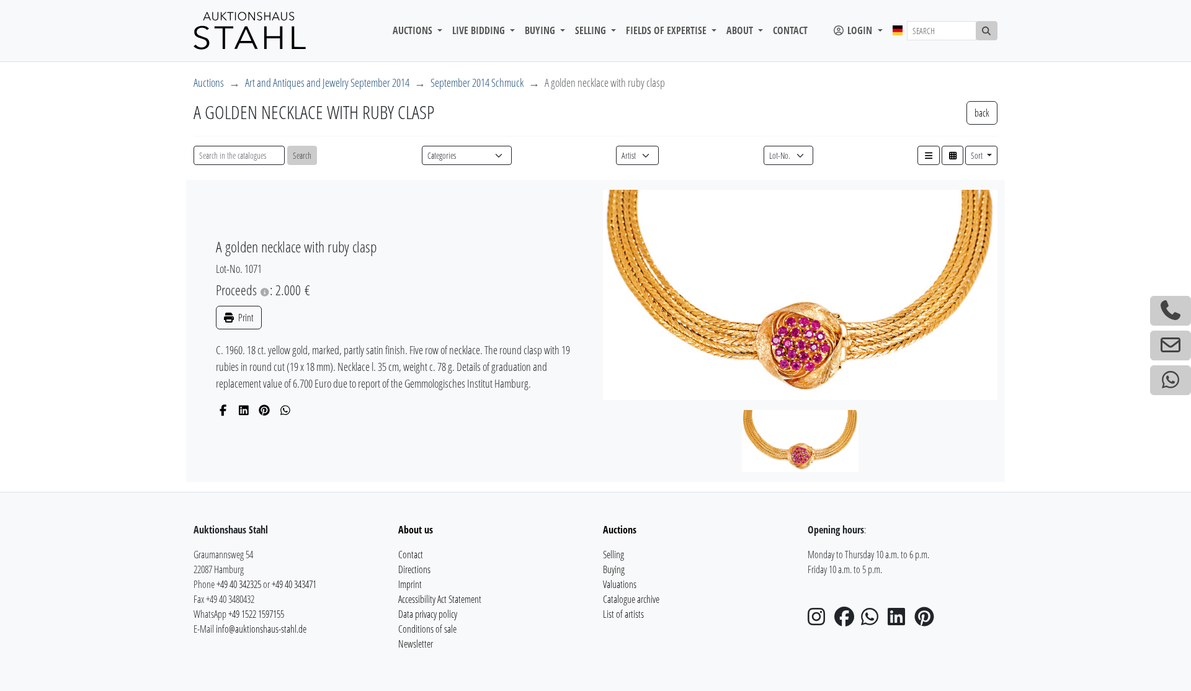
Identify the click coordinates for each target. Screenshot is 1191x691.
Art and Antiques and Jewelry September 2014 (327, 82)
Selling (613, 554)
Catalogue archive (631, 599)
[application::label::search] (987, 30)
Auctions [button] (414, 30)
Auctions (209, 82)
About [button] (741, 30)
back (982, 113)
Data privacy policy (427, 614)
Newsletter (415, 644)
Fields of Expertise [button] (667, 30)
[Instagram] (820, 620)
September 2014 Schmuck (477, 82)
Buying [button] (541, 30)
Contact (790, 30)
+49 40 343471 (294, 584)
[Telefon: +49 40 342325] (1170, 311)
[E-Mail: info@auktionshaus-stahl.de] (1170, 345)
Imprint (410, 584)
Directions (414, 569)
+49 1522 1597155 (256, 614)
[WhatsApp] (286, 410)
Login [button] (860, 30)
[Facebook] (223, 410)
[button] (928, 155)
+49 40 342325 (238, 584)
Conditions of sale (427, 629)
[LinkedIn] (244, 410)
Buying (614, 569)
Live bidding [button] (479, 30)
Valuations (619, 584)
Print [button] (245, 317)
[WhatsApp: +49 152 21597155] (1170, 380)
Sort (977, 155)
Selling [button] (592, 30)
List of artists (623, 614)
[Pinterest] (264, 410)
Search (302, 155)
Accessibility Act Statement (439, 599)
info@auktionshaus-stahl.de (261, 629)
